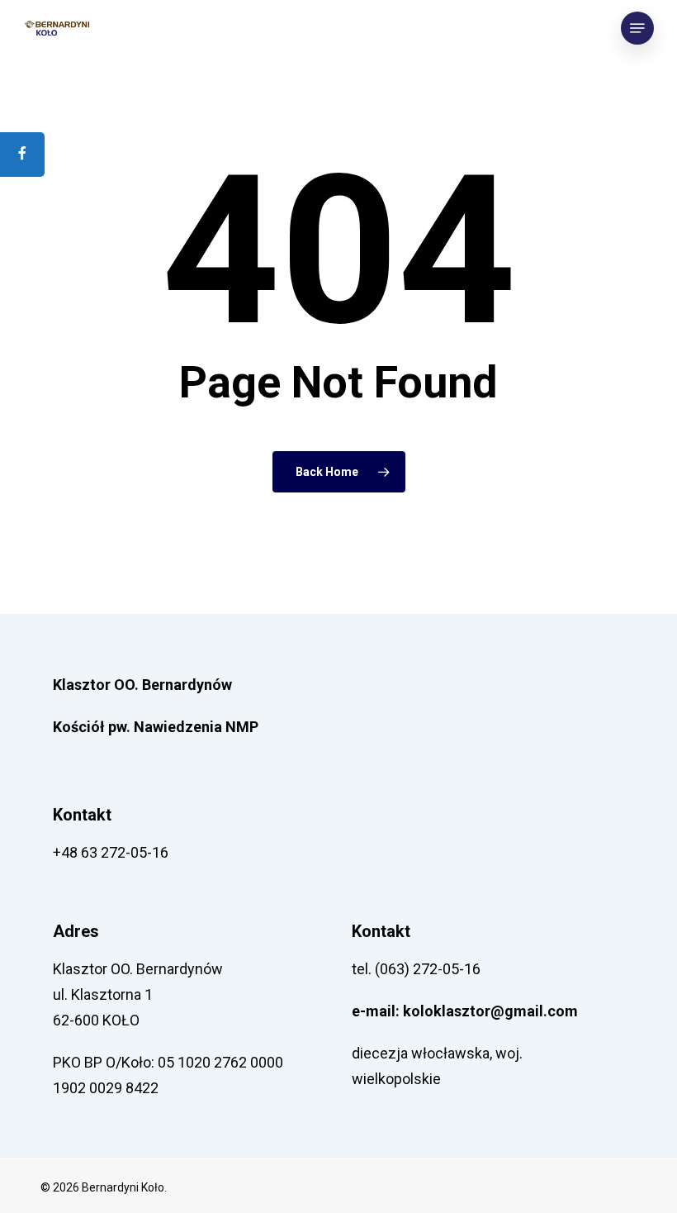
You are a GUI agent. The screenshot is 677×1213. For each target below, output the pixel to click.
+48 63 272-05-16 (110, 852)
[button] (637, 28)
